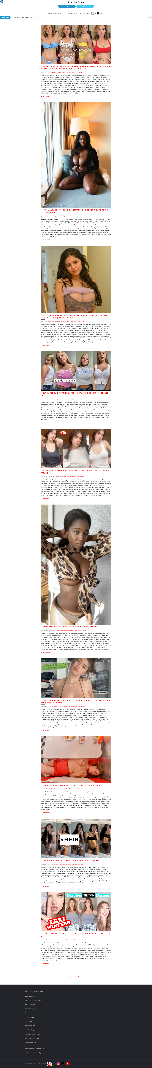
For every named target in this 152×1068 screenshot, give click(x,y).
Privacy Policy (28, 1021)
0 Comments (79, 72)
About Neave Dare (72, 13)
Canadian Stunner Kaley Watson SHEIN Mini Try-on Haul (72, 860)
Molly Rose (63, 476)
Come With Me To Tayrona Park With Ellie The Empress (71, 627)
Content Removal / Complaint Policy (34, 1048)
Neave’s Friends (84, 13)
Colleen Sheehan (63, 706)
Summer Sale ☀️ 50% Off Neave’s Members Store (25, 17)
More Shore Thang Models (32, 1038)
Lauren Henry (64, 399)
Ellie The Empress (63, 216)
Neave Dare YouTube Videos (32, 1034)
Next (79, 976)
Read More (46, 96)
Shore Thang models (70, 72)
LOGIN (67, 6)
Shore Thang (53, 72)
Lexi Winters (62, 940)
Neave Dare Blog (29, 1030)
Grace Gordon (62, 72)
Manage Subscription (30, 1009)
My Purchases (28, 1013)
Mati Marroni (63, 321)
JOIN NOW (85, 6)
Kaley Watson (63, 864)
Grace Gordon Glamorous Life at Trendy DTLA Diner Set (71, 785)
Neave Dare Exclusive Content (56, 13)
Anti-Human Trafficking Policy (33, 1053)
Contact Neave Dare (30, 1042)
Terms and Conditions (30, 1017)
